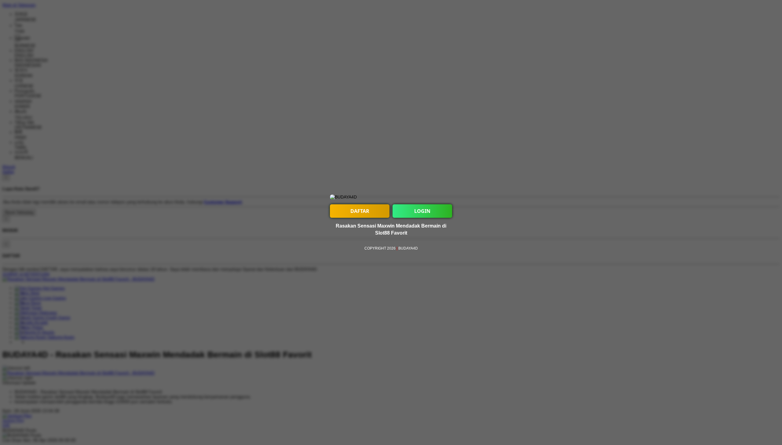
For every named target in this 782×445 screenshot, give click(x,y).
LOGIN (422, 211)
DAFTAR (359, 211)
